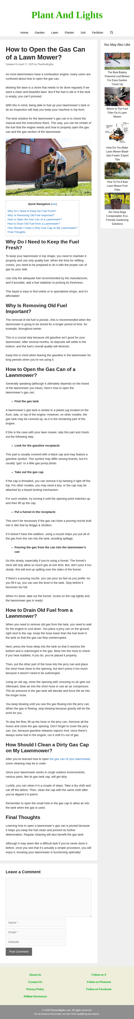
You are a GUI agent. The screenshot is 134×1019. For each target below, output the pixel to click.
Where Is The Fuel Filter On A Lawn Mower (117, 112)
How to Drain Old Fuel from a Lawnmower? (34, 223)
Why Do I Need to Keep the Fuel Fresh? (32, 211)
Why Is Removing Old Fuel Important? (31, 215)
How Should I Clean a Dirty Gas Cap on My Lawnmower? (42, 228)
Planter (69, 32)
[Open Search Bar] (112, 32)
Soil (83, 32)
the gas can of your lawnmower (70, 759)
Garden (40, 32)
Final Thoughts (16, 232)
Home (24, 32)
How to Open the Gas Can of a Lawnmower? (35, 219)
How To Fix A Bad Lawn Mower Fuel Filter (117, 185)
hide (54, 204)
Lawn (54, 32)
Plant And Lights (67, 15)
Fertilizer (97, 32)
